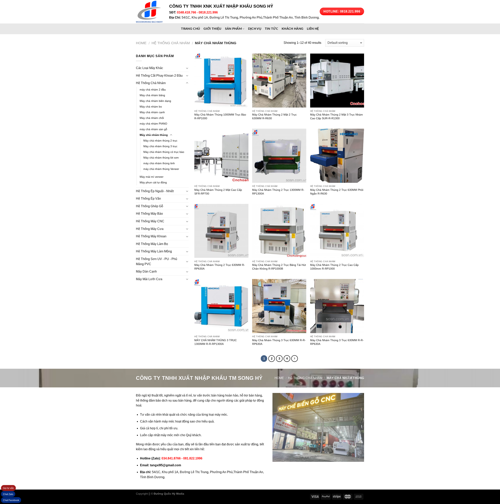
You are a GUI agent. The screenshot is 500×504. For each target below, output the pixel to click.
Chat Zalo (8, 494)
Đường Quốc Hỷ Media (169, 493)
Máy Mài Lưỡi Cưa (149, 279)
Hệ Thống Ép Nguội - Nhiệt (155, 191)
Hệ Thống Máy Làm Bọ (152, 244)
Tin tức (271, 28)
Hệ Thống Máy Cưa (149, 228)
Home (141, 43)
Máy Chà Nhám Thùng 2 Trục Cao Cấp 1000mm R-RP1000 (334, 266)
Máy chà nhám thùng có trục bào (163, 151)
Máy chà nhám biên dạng (155, 100)
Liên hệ (313, 28)
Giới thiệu (212, 28)
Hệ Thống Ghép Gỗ (149, 206)
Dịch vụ (254, 28)
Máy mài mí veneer (151, 176)
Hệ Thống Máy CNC (150, 221)
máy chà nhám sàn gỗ (153, 129)
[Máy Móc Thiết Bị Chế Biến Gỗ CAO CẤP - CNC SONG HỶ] (149, 11)
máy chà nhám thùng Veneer (161, 168)
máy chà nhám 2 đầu (153, 89)
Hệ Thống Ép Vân (148, 198)
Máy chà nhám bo (151, 106)
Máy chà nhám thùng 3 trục (160, 146)
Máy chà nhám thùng (154, 134)
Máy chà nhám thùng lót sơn (161, 157)
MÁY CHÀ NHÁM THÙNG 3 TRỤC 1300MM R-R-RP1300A (215, 342)
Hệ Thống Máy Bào (149, 213)
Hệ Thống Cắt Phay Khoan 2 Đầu (159, 75)
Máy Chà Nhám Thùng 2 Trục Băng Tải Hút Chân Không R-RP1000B (279, 266)
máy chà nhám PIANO (153, 123)
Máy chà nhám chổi (152, 117)
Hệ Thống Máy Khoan (151, 236)
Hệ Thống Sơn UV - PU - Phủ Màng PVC (156, 261)
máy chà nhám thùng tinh (159, 163)
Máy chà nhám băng (152, 95)
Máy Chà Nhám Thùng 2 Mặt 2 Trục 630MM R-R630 (274, 116)
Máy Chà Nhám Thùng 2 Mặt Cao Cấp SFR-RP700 (218, 191)
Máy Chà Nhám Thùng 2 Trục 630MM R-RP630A (219, 266)
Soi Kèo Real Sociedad (217, 493)
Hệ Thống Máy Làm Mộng (154, 251)
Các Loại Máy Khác (149, 68)
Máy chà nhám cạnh (152, 112)
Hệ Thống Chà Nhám (171, 43)
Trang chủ (190, 28)
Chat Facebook (11, 500)
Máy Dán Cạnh (146, 271)
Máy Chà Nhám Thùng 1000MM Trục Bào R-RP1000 (220, 116)
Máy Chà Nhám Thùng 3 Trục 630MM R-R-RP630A (279, 342)
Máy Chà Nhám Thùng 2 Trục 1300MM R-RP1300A (278, 191)
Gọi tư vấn (8, 488)
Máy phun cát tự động (153, 182)
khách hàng (292, 28)
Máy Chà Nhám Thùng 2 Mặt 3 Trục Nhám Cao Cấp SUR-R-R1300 (336, 116)
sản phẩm (233, 28)
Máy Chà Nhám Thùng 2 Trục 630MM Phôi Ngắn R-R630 (336, 191)
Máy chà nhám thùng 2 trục (160, 140)
